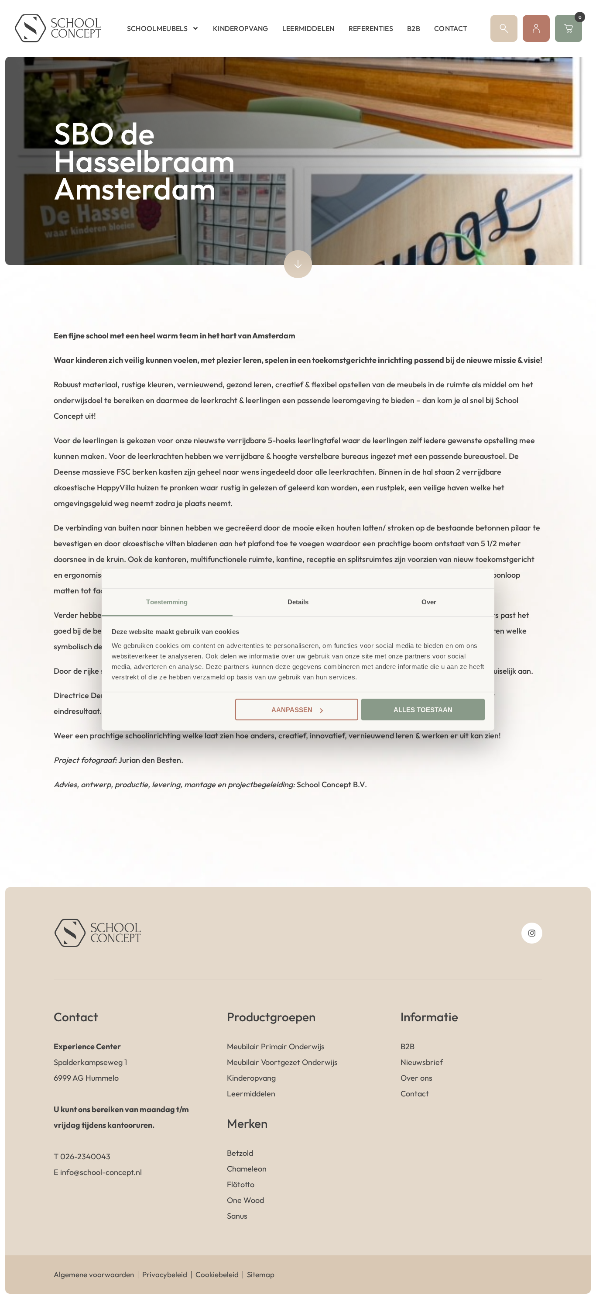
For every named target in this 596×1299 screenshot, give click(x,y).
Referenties (371, 28)
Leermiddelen (308, 28)
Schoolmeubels (157, 28)
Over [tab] (428, 601)
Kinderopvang (240, 28)
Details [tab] (298, 601)
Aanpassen (291, 709)
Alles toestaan (423, 709)
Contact (450, 28)
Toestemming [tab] (167, 601)
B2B (413, 28)
